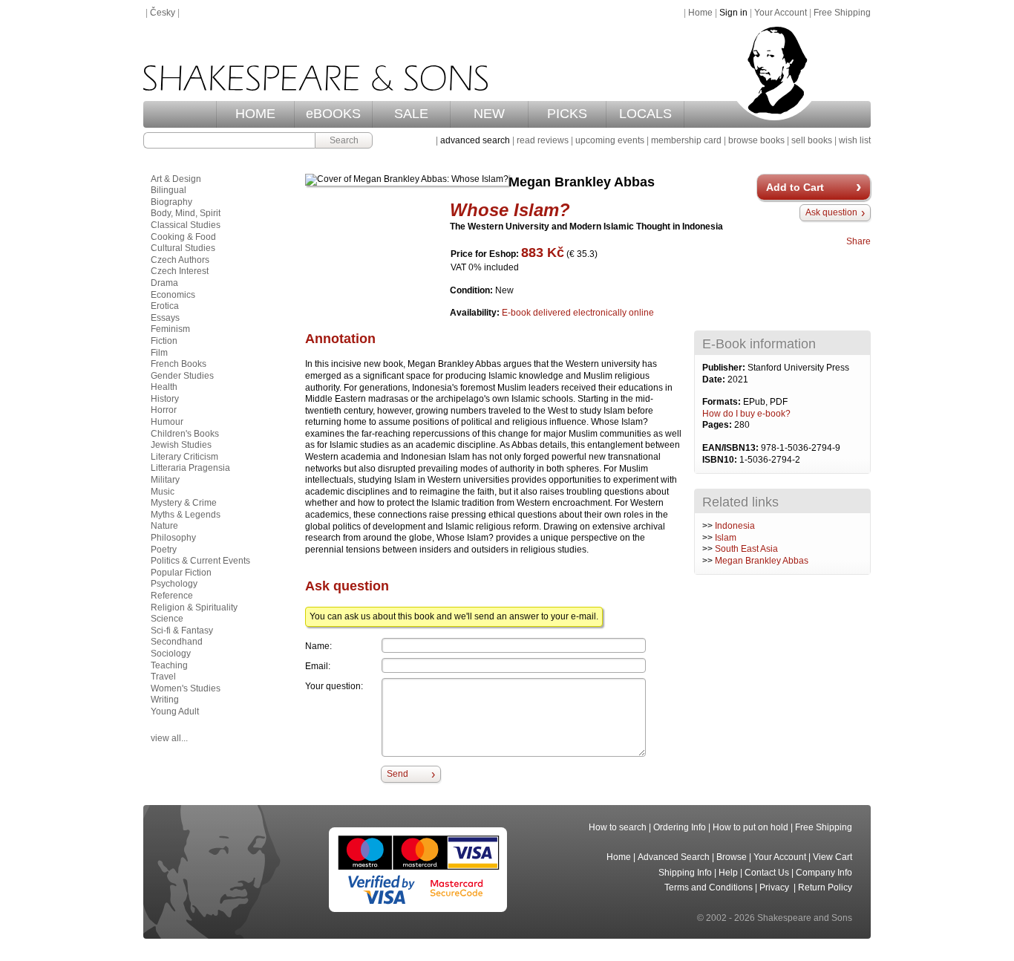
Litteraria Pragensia (190, 468)
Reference (172, 595)
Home (700, 12)
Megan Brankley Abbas (761, 561)
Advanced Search (674, 857)
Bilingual (168, 190)
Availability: (476, 312)
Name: (318, 646)
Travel (163, 676)
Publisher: (725, 367)
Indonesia (735, 526)
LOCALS (645, 113)
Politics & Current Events (200, 561)
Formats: (722, 402)
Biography (171, 202)
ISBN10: (720, 460)
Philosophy (173, 537)
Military (165, 480)
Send (397, 774)
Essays (165, 318)
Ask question (831, 212)
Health (164, 387)
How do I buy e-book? (746, 413)
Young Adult (175, 711)
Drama (164, 283)
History (165, 399)
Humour (167, 422)
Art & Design (176, 179)
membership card (686, 140)
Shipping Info (685, 872)
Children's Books (185, 434)
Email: (317, 666)
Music (162, 491)
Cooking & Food (183, 237)
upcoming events (609, 140)
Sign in (733, 12)
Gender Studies (182, 376)
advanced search (475, 140)
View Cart (832, 857)
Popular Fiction (181, 572)
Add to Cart (795, 187)
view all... (169, 738)
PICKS (567, 113)
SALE (411, 113)
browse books (756, 140)
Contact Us (767, 872)
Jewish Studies (181, 445)
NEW (489, 113)
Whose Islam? (510, 210)
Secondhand (177, 641)
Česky (162, 12)
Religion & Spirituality (194, 607)
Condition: (472, 290)
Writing (165, 699)
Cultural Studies (183, 248)
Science (167, 618)
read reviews (543, 140)
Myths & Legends (185, 514)
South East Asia (746, 549)
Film (159, 353)
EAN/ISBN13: (731, 448)
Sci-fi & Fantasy (182, 630)
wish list (855, 140)
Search (344, 140)
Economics (173, 295)
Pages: (718, 425)
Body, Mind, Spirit (185, 213)
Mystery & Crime (184, 503)
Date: (714, 379)
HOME (255, 113)
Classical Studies (185, 225)
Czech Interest (180, 271)
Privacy (775, 887)
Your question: (334, 686)
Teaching (169, 665)
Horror (164, 410)
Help (728, 872)
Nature (164, 526)
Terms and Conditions (708, 887)
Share (858, 241)
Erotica (165, 306)
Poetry (164, 549)
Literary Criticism (184, 457)
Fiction (164, 341)
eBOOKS (333, 113)
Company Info (824, 872)
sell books (811, 140)
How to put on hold (750, 827)
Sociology (171, 653)
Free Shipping (842, 12)
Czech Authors (180, 260)
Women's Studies (185, 688)
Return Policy (825, 887)
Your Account (780, 12)
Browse (731, 857)
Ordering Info (679, 827)
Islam (725, 537)
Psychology (174, 584)
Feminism (170, 329)
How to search (618, 827)
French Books (178, 364)
